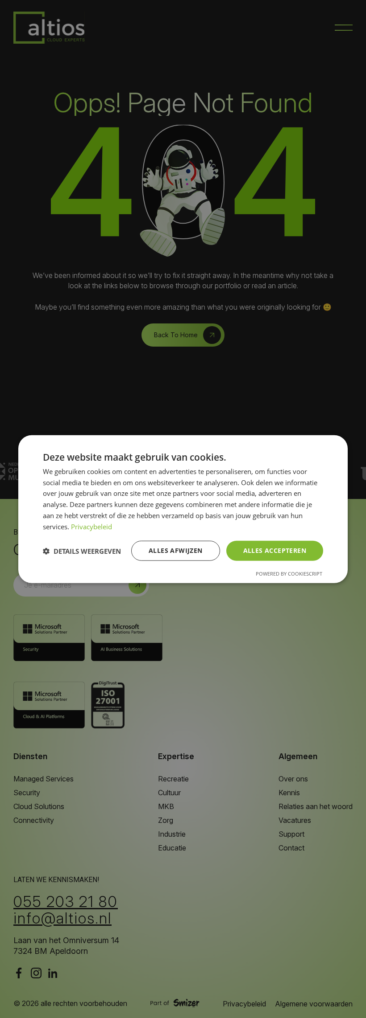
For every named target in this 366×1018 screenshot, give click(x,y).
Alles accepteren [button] (274, 550)
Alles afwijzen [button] (176, 550)
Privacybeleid (91, 526)
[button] (82, 551)
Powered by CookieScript (289, 573)
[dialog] (183, 509)
